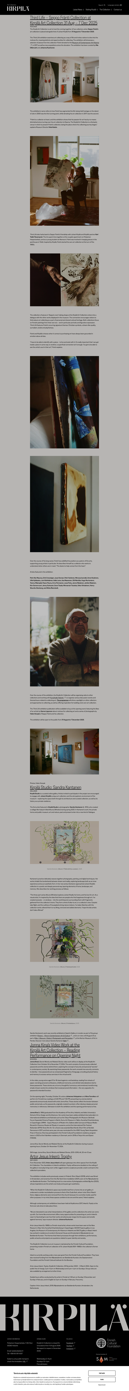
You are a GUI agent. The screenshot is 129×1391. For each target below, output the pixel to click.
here (64, 1041)
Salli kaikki (102, 1373)
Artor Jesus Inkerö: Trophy (51, 1156)
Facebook (69, 1343)
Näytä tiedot (101, 1385)
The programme (62, 700)
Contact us (118, 9)
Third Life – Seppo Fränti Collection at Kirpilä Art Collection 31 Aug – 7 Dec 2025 (63, 20)
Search (101, 5)
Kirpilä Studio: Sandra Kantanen (55, 787)
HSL (24, 1361)
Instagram (70, 1349)
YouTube (69, 1346)
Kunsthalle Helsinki (57, 698)
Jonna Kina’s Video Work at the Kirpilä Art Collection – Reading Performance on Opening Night (55, 1050)
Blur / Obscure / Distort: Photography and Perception (54, 1038)
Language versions (114, 5)
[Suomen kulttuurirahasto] (108, 1343)
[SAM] (106, 1359)
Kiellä (102, 1379)
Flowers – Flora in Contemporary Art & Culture (53, 1036)
